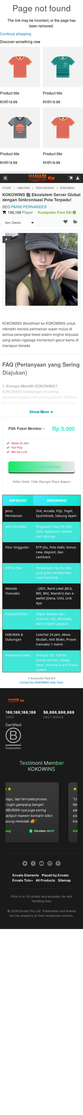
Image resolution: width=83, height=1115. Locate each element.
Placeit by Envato (55, 875)
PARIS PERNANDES (29, 206)
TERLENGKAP (45, 188)
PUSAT (6, 188)
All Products (45, 880)
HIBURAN (23, 188)
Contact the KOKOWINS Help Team (41, 682)
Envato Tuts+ (22, 880)
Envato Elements (25, 875)
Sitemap (64, 880)
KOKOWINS (67, 188)
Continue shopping (15, 33)
